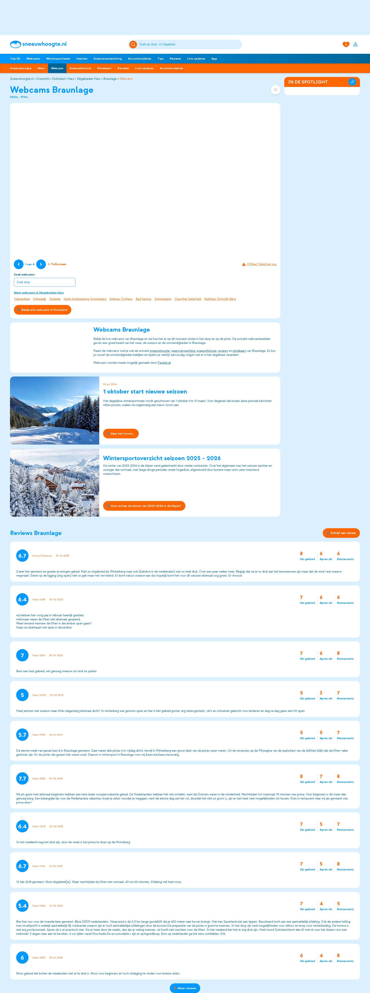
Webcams (33, 59)
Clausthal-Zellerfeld (187, 299)
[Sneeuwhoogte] (67, 44)
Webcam (57, 68)
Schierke (55, 299)
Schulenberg (162, 299)
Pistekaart (104, 68)
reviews (223, 351)
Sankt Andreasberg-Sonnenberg (85, 299)
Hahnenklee (22, 299)
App (214, 59)
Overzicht (42, 79)
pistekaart (239, 351)
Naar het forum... (123, 434)
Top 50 (15, 59)
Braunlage (110, 79)
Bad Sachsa (143, 299)
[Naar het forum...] (54, 410)
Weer (41, 68)
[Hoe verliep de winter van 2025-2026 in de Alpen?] (54, 483)
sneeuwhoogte (160, 351)
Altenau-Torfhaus (121, 299)
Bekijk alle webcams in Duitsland (44, 310)
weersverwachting (183, 351)
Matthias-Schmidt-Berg (220, 299)
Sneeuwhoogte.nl (21, 79)
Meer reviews (187, 988)
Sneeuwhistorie (80, 68)
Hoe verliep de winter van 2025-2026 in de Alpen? (146, 506)
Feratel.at (164, 363)
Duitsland (58, 79)
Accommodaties (139, 59)
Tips (160, 59)
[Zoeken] (190, 44)
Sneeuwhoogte (20, 68)
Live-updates (144, 68)
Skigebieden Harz (88, 79)
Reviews (175, 59)
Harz (71, 79)
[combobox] (190, 44)
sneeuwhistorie (206, 351)
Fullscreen (58, 264)
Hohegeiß (39, 299)
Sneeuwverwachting (108, 59)
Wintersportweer (58, 59)
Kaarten (82, 59)
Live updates (196, 59)
